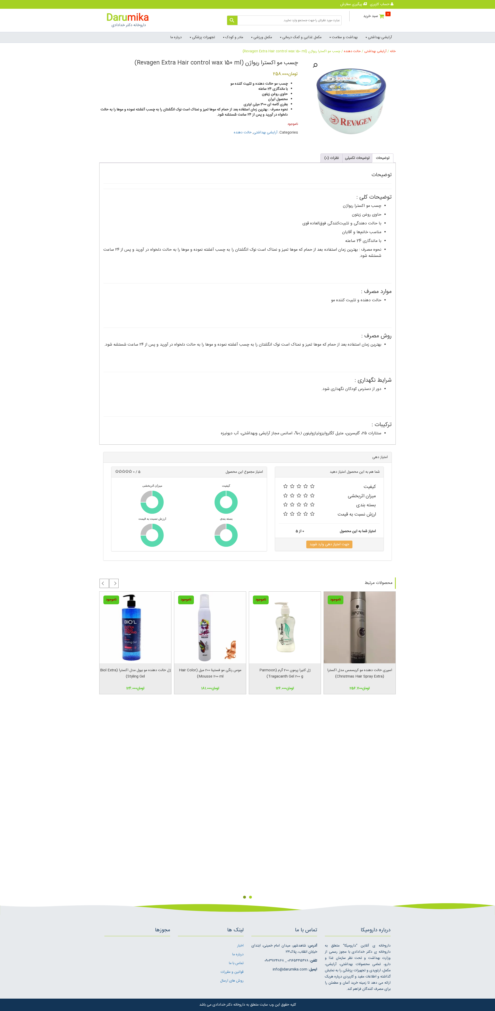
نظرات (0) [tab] (331, 158)
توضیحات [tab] (383, 158)
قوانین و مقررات (232, 972)
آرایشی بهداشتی (380, 37)
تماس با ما (236, 963)
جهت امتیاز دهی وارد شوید (329, 544)
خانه (393, 51)
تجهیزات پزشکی (203, 37)
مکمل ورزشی (262, 37)
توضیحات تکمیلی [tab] (357, 158)
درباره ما (176, 37)
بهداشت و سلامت (345, 37)
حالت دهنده (352, 51)
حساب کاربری (380, 4)
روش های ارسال (232, 981)
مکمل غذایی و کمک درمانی (301, 37)
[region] (247, 806)
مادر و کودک (234, 37)
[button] (315, 65)
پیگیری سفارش (351, 4)
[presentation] (114, 583)
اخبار (240, 946)
